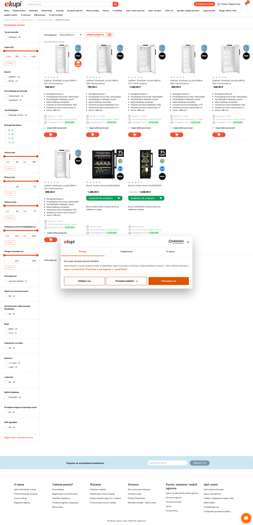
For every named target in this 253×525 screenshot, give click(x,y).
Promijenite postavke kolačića (217, 511)
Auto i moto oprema (135, 10)
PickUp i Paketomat (136, 498)
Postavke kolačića (125, 281)
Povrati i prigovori (173, 497)
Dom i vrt (169, 10)
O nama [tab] (170, 251)
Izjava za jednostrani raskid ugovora (182, 493)
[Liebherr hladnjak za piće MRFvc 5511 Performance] (146, 59)
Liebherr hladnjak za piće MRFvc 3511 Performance (60, 187)
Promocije (25, 15)
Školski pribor (19, 10)
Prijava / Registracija (230, 4)
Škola (6, 10)
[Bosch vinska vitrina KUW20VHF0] (146, 164)
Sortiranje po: (50, 35)
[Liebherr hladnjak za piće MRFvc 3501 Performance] (104, 59)
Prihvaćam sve (168, 281)
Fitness (106, 10)
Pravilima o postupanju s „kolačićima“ (107, 269)
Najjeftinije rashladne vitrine (18, 437)
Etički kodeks (209, 502)
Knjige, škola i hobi (227, 10)
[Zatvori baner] (188, 242)
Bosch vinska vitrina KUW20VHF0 (144, 185)
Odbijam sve (84, 281)
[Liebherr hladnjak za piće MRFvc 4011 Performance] (62, 59)
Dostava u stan (134, 493)
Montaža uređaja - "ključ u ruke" (142, 502)
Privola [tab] (82, 251)
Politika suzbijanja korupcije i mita (219, 498)
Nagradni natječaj (22, 502)
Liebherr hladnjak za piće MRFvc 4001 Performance (186, 82)
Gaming (59, 10)
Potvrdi (9, 63)
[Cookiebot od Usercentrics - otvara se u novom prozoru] (171, 242)
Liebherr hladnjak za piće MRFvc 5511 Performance (144, 82)
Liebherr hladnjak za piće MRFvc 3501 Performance (102, 82)
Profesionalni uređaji (44, 20)
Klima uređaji (92, 10)
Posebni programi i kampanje (65, 502)
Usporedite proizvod (56, 128)
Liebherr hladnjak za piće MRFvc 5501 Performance (228, 82)
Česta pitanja (58, 489)
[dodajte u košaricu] (50, 134)
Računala (33, 10)
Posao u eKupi (20, 498)
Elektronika (47, 10)
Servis (168, 506)
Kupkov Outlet (10, 15)
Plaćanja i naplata (98, 489)
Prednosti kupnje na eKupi (26, 493)
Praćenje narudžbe (204, 4)
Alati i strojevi (154, 10)
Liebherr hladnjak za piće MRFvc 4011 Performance (60, 82)
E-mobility (117, 10)
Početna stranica (10, 20)
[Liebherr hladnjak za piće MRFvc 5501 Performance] (230, 59)
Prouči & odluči (56, 15)
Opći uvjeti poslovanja (213, 489)
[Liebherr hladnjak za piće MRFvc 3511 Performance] (62, 164)
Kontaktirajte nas (211, 507)
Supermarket (209, 10)
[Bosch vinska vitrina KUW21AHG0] (104, 164)
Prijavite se (199, 463)
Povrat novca (172, 510)
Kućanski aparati (75, 10)
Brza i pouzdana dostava (139, 489)
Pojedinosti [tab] (126, 251)
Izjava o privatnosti (212, 493)
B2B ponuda (39, 15)
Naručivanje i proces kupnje (102, 493)
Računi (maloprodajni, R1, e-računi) (105, 498)
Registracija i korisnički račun (65, 493)
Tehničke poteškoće (61, 498)
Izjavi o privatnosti (74, 269)
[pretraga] (116, 4)
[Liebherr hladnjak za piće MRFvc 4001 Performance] (188, 59)
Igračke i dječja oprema (188, 10)
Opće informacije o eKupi (25, 489)
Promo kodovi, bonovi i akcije (103, 502)
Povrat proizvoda (173, 502)
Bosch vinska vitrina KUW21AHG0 (103, 185)
